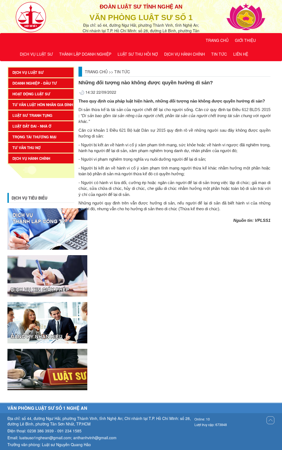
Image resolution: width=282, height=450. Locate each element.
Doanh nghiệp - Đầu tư (34, 83)
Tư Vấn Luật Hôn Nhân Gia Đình (42, 104)
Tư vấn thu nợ (26, 147)
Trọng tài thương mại (34, 136)
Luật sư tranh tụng (32, 115)
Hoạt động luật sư (31, 93)
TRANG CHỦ (217, 40)
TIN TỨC (122, 71)
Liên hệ (240, 54)
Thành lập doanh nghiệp (85, 54)
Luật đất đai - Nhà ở (31, 126)
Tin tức (219, 54)
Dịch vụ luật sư (36, 54)
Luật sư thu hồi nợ (138, 54)
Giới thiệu (245, 40)
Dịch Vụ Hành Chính (184, 54)
